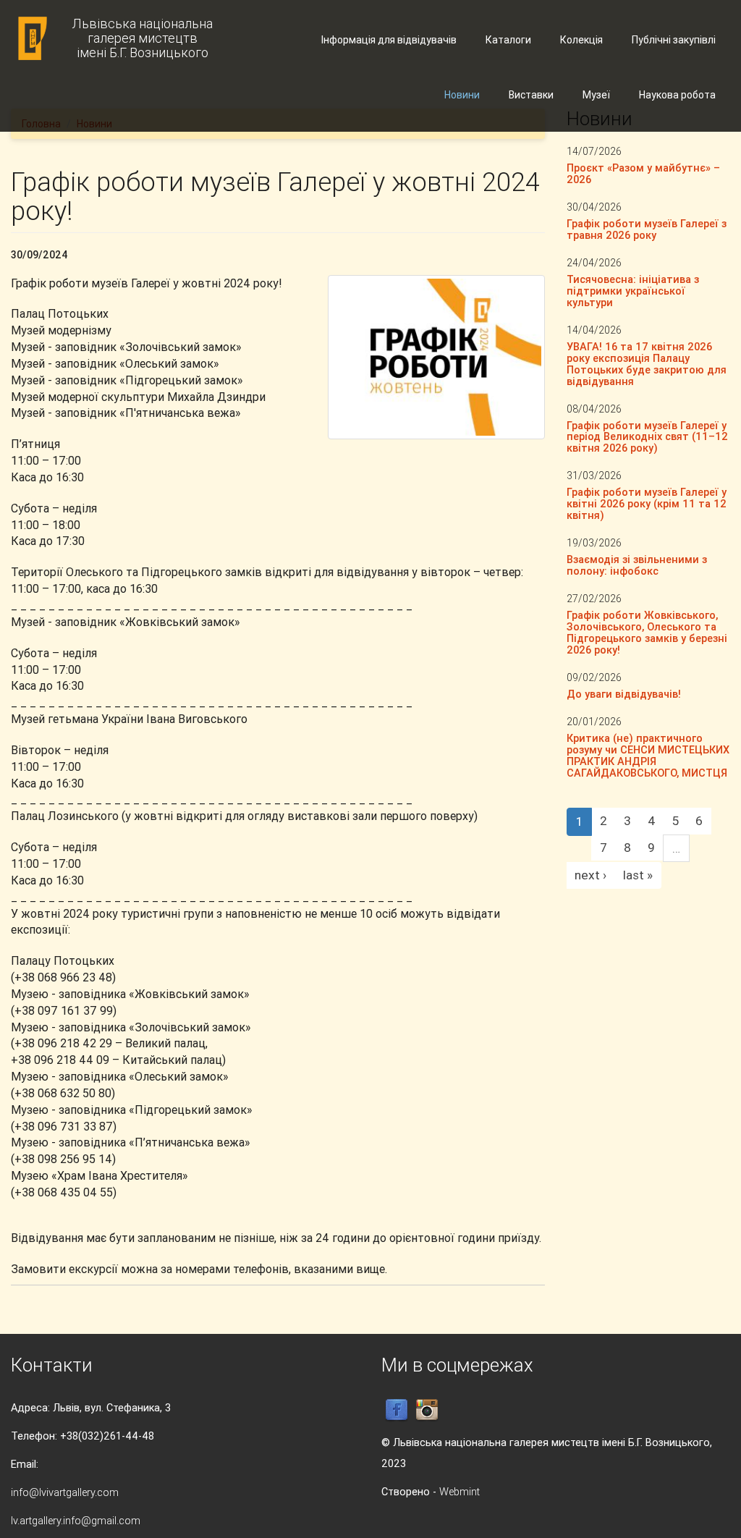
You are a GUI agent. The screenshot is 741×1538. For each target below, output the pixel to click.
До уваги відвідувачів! (624, 694)
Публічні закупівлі (674, 39)
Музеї (596, 94)
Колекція (581, 39)
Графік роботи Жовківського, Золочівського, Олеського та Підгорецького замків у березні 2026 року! (647, 632)
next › (590, 875)
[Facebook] (396, 1409)
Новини (462, 94)
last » (638, 875)
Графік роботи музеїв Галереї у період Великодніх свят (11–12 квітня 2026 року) (647, 436)
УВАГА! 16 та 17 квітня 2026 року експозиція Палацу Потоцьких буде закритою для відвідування (647, 363)
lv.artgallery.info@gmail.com (75, 1520)
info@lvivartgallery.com (65, 1492)
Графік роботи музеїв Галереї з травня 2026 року (647, 229)
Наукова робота (677, 94)
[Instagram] (427, 1409)
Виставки (531, 94)
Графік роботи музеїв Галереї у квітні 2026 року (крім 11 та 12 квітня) (647, 503)
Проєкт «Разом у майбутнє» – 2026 (643, 173)
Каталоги (508, 39)
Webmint (459, 1491)
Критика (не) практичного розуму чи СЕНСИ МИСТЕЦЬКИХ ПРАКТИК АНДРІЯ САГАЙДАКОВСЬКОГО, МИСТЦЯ (648, 755)
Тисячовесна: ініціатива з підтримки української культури (633, 290)
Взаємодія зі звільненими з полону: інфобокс (637, 565)
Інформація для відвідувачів (389, 39)
